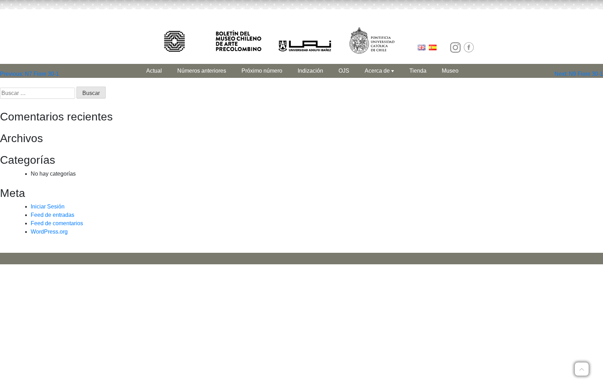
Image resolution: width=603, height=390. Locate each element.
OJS (343, 71)
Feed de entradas (52, 215)
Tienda (417, 71)
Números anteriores (201, 71)
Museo (450, 71)
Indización (310, 71)
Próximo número (261, 71)
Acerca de (378, 71)
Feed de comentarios (57, 223)
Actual (154, 71)
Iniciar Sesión (48, 206)
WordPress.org (49, 232)
